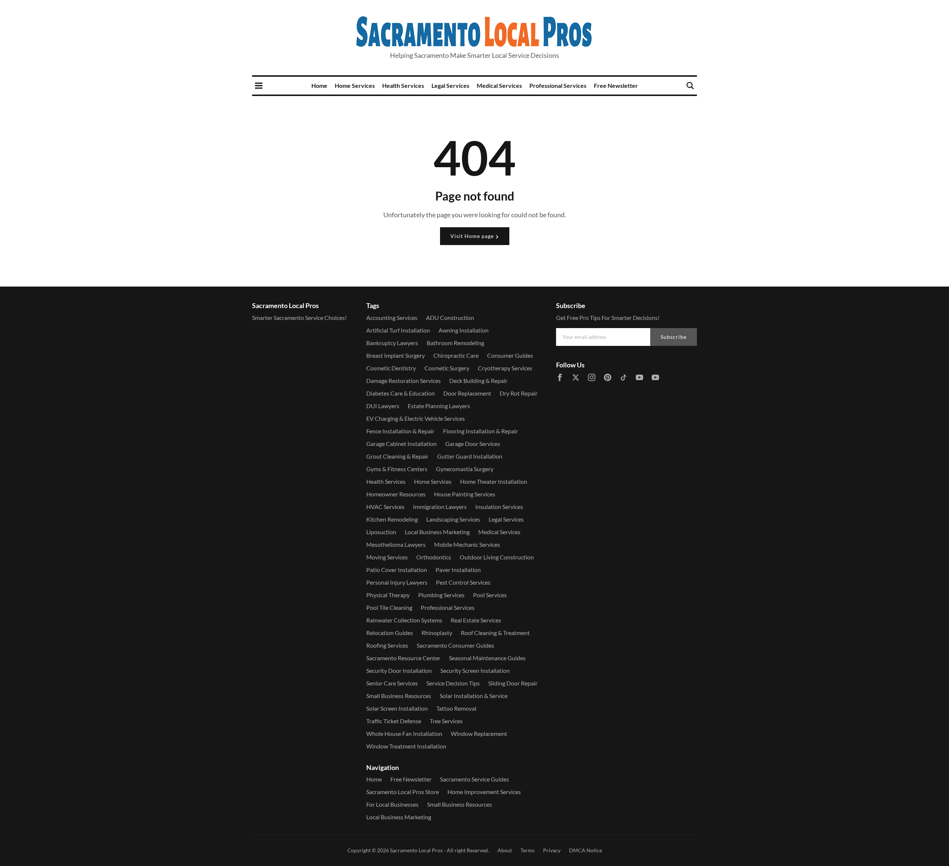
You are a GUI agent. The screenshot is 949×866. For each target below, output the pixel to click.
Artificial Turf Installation (398, 330)
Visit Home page (472, 236)
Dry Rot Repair (519, 393)
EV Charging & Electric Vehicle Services (415, 418)
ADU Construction (450, 317)
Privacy (552, 850)
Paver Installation (458, 569)
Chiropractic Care (456, 355)
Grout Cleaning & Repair (397, 456)
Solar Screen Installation (397, 708)
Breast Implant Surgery (395, 355)
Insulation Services (499, 506)
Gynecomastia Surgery (464, 468)
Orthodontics (433, 557)
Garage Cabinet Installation (401, 443)
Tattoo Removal (456, 708)
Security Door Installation (399, 670)
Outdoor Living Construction (497, 557)
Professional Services (557, 85)
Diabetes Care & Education (400, 393)
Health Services (403, 85)
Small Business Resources (398, 695)
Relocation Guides (389, 632)
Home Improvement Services (484, 791)
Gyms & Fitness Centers (396, 468)
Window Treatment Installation (406, 746)
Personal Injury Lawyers (396, 582)
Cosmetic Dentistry (391, 367)
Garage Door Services (472, 443)
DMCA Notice (585, 850)
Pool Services (490, 594)
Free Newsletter (616, 85)
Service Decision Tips (453, 683)
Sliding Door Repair (513, 683)
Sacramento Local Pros (416, 850)
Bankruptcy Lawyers (392, 342)
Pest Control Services (463, 582)
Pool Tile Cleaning (389, 607)
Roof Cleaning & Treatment (495, 632)
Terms (527, 850)
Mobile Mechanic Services (467, 544)
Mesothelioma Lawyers (396, 544)
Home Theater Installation (493, 481)
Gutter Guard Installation (469, 456)
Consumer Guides (510, 355)
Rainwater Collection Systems (404, 620)
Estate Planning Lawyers (439, 405)
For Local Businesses (392, 804)
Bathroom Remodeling (455, 342)
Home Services (355, 85)
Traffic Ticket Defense (393, 720)
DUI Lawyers (382, 405)
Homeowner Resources (396, 494)
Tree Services (446, 720)
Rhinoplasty (436, 632)
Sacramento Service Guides (474, 779)
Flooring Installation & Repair (480, 430)
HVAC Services (385, 506)
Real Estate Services (476, 620)
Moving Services (387, 557)
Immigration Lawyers (440, 506)
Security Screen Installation (475, 670)
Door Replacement (467, 393)
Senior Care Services (392, 683)
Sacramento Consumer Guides (455, 645)
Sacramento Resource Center (403, 657)
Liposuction (381, 531)
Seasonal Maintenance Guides (487, 657)
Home (319, 85)
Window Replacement (479, 733)
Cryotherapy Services (505, 367)
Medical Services (499, 85)
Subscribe (674, 337)
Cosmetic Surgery (446, 367)
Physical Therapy (388, 594)
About (504, 850)
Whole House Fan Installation (404, 733)
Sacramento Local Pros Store (402, 791)
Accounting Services (391, 317)
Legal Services (450, 85)
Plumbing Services (441, 594)
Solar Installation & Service (473, 695)
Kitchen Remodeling (392, 519)
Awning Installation (464, 330)
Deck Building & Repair (478, 380)
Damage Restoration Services (403, 380)
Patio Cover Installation (396, 569)
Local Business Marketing (437, 531)
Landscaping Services (453, 519)
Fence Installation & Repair (400, 430)
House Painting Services (464, 494)
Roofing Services (387, 645)
